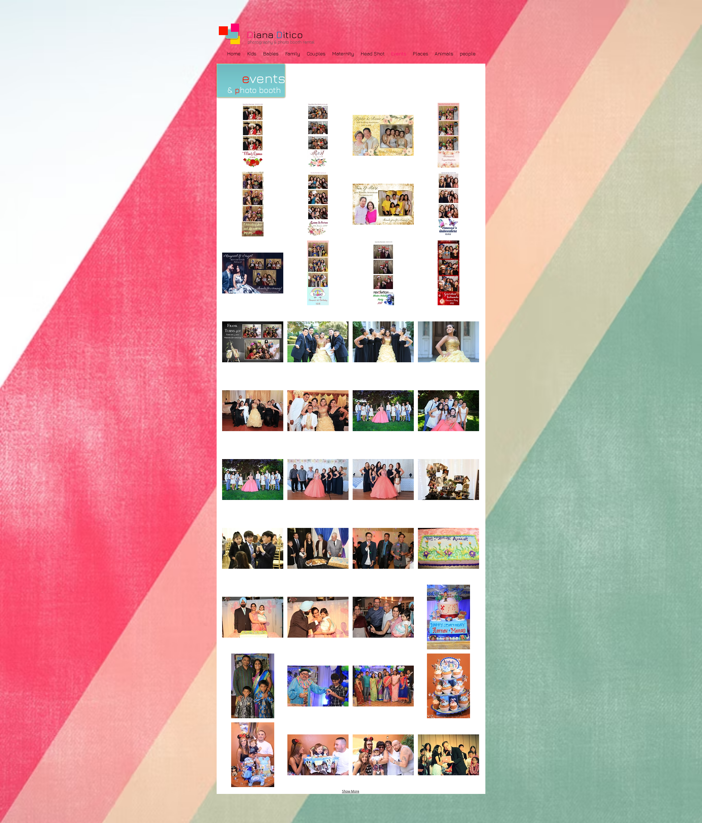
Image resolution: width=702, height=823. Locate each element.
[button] (252, 135)
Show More (350, 791)
